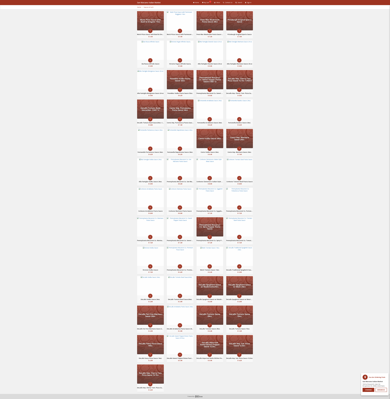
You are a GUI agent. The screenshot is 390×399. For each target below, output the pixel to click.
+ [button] (150, 30)
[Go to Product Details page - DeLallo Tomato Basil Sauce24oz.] (180, 285)
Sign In (249, 2)
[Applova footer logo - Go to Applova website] (198, 396)
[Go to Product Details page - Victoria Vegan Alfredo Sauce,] (180, 50)
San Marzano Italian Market (149, 2)
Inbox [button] (218, 2)
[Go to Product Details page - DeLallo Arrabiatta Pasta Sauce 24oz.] (180, 315)
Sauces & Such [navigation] (148, 7)
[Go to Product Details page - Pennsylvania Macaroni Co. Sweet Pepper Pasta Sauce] (180, 226)
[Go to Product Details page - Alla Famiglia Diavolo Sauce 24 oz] (210, 50)
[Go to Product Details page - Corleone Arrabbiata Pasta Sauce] (150, 197)
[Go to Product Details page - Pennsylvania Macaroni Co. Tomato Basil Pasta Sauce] (239, 226)
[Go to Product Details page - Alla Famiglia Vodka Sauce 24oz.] (150, 168)
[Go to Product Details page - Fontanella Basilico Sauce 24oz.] (239, 109)
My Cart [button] (207, 2)
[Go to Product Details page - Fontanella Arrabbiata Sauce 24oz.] (210, 109)
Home (197, 2)
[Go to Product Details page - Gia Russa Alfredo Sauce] (150, 50)
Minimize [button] (381, 390)
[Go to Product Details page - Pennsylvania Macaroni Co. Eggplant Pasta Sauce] (210, 197)
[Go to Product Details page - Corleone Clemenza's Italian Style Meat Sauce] (210, 168)
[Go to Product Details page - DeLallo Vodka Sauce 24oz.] (150, 285)
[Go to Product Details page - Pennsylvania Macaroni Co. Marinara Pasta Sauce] (150, 226)
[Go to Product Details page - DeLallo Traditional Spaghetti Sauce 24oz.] (239, 256)
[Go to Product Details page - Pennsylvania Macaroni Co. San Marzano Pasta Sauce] (180, 168)
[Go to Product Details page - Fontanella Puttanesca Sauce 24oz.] (150, 138)
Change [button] (368, 390)
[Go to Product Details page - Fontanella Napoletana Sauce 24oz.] (180, 138)
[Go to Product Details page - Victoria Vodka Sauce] (150, 256)
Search (239, 2)
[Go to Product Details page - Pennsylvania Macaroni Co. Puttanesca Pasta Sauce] (239, 197)
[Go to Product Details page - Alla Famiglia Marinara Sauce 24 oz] (239, 50)
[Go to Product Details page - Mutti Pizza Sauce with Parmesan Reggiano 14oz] (180, 20)
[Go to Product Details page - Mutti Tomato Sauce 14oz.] (210, 256)
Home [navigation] (139, 7)
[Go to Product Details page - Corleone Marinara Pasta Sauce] (180, 197)
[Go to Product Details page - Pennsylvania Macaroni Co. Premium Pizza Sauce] (180, 256)
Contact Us (228, 2)
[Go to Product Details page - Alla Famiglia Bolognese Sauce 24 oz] (150, 79)
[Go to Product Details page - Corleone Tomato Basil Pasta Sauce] (239, 168)
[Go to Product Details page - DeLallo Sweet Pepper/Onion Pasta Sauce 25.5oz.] (180, 344)
